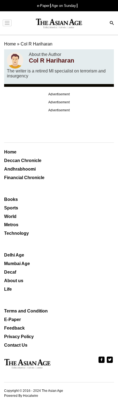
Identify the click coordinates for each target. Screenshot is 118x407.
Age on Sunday (64, 6)
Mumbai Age (17, 263)
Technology (16, 233)
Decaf (10, 272)
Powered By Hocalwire (21, 396)
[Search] (112, 23)
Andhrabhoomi (20, 169)
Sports (11, 208)
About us (13, 280)
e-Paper (43, 6)
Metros (11, 224)
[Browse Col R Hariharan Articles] (15, 60)
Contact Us (15, 345)
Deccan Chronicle (22, 160)
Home (10, 152)
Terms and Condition (26, 311)
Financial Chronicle (24, 177)
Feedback (14, 328)
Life (8, 289)
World (10, 216)
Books (11, 199)
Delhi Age (14, 255)
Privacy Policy (19, 336)
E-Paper (12, 319)
